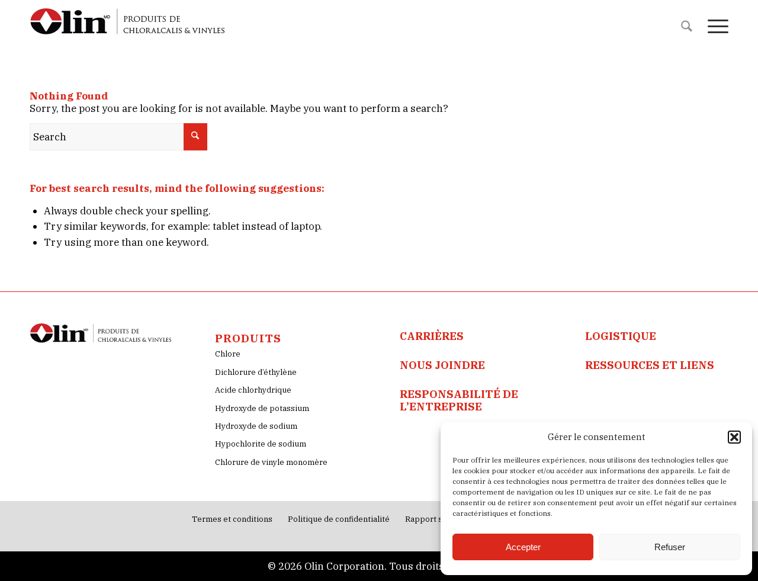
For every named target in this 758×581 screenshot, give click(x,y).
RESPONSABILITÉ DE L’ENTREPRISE (459, 400)
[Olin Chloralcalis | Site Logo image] (128, 26)
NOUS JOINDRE (442, 365)
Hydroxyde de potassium (262, 408)
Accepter (523, 547)
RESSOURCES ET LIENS (649, 365)
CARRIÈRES (432, 336)
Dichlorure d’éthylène (256, 372)
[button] (734, 437)
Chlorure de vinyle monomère (271, 462)
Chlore (227, 354)
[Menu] (714, 26)
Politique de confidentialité (339, 519)
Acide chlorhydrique (253, 390)
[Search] (686, 26)
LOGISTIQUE (620, 336)
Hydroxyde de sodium (256, 426)
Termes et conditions (232, 519)
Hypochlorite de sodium (260, 444)
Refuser (669, 547)
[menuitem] (686, 26)
